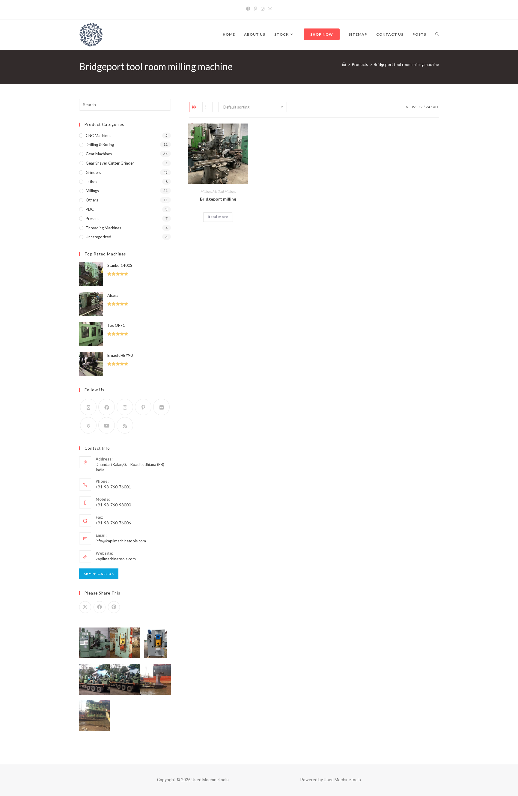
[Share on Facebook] (100, 607)
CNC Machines (98, 135)
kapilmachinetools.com (116, 558)
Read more (218, 216)
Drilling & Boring (100, 144)
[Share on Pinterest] (114, 607)
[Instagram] (262, 8)
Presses (92, 218)
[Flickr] (161, 407)
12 (420, 107)
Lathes (91, 181)
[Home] (344, 64)
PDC (90, 209)
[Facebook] (248, 8)
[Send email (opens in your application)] (270, 8)
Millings (206, 191)
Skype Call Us (99, 573)
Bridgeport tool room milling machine (406, 64)
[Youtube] (106, 425)
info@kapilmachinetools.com (121, 540)
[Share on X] (85, 607)
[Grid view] (194, 107)
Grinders (93, 172)
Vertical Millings (224, 191)
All (436, 107)
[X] (88, 407)
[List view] (207, 107)
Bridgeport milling (218, 198)
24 (428, 107)
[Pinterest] (255, 8)
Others (92, 200)
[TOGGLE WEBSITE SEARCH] (437, 34)
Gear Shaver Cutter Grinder (110, 163)
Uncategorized (98, 236)
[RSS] (125, 425)
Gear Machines (99, 153)
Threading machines (103, 227)
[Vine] (88, 425)
